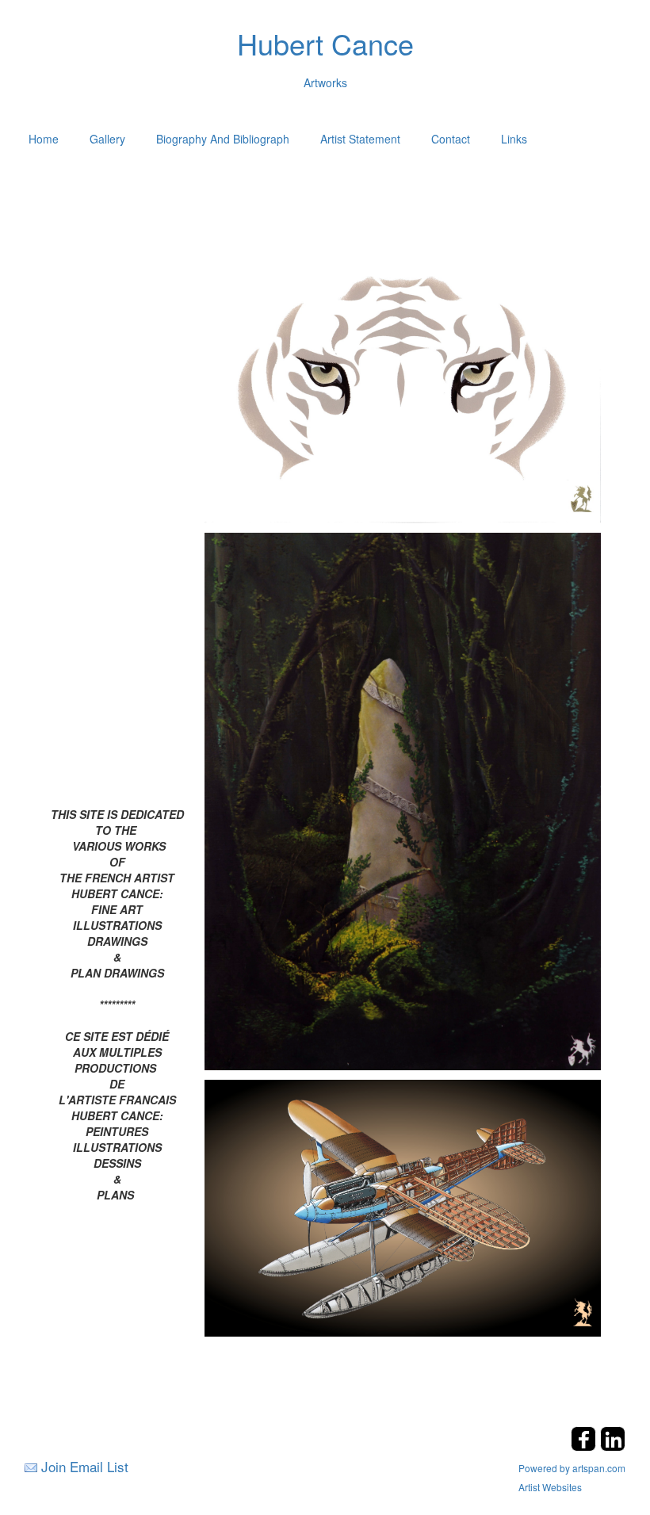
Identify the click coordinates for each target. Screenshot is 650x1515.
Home (44, 139)
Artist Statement (360, 139)
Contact (450, 139)
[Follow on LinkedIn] (612, 1446)
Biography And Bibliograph (222, 139)
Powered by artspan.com (571, 1468)
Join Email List (84, 1466)
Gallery (107, 139)
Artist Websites (550, 1487)
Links (514, 139)
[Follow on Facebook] (585, 1446)
